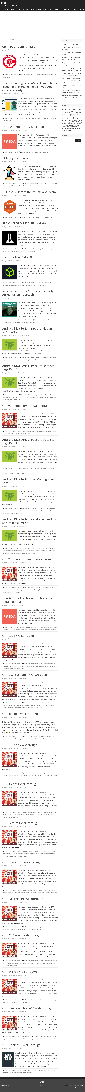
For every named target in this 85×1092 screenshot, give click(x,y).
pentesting (19, 251)
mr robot (10, 814)
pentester (34, 893)
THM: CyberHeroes (15, 158)
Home (6, 9)
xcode (22, 473)
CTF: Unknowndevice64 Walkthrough (27, 1008)
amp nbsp (71, 109)
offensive (38, 705)
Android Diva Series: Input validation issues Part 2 (29, 330)
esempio (67, 116)
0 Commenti (23, 50)
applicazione (75, 111)
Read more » (23, 71)
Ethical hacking (25, 118)
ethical (44, 1070)
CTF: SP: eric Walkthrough (19, 745)
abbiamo (64, 109)
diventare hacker (46, 664)
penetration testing (47, 75)
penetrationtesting (47, 118)
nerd (7, 1073)
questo (64, 128)
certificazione (37, 548)
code (80, 114)
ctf (25, 183)
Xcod (18, 473)
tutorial (77, 128)
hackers (5, 471)
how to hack (12, 739)
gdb (51, 282)
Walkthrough (27, 186)
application (67, 111)
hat (33, 666)
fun (48, 1070)
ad (31, 75)
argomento (67, 112)
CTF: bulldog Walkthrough (20, 714)
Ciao (70, 114)
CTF (6, 183)
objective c (76, 122)
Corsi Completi (36, 9)
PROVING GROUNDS (29, 251)
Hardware (57, 9)
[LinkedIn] (44, 1082)
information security (22, 705)
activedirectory (25, 75)
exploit (47, 282)
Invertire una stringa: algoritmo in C (71, 47)
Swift (72, 128)
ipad (77, 118)
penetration (19, 433)
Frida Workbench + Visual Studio (24, 127)
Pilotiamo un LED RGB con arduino (71, 52)
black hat (37, 320)
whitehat (15, 817)
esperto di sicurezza (14, 666)
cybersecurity (30, 249)
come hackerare (11, 551)
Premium (66, 9)
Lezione (74, 120)
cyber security (20, 551)
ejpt (33, 773)
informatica (15, 775)
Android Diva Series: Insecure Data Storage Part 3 (28, 367)
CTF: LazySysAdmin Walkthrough (24, 675)
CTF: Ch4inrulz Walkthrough (21, 935)
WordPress (80, 1088)
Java (70, 120)
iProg (4, 2)
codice (63, 116)
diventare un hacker (49, 587)
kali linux (37, 666)
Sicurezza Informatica (11, 75)
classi (77, 114)
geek (51, 1070)
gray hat (8, 1039)
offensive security (41, 183)
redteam (8, 77)
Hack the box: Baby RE (17, 257)
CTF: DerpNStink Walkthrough (22, 899)
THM (12, 186)
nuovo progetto (68, 122)
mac (79, 120)
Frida (32, 152)
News (12, 9)
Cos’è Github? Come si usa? (69, 85)
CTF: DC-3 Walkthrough (18, 635)
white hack (20, 669)
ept (46, 773)
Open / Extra (47, 9)
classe (74, 114)
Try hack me (18, 186)
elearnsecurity (39, 282)
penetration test (51, 217)
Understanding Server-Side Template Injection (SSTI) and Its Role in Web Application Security (29, 86)
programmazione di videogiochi (71, 125)
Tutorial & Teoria (22, 9)
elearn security (13, 322)
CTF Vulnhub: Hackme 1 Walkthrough (27, 559)
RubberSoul (67, 1085)
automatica (75, 112)
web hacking (10, 592)
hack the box (46, 890)
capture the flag (35, 587)
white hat (17, 400)
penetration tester (44, 471)
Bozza (66, 114)
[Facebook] (42, 1082)
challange (43, 1036)
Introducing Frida (66, 44)
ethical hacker (34, 627)
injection (33, 118)
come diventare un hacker (16, 511)
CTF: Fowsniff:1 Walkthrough (21, 862)
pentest (35, 322)
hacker (32, 357)
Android (20, 397)
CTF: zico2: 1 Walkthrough (20, 784)
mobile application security (47, 397)
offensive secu (38, 775)
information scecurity (26, 775)
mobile (49, 511)
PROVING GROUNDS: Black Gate (24, 223)
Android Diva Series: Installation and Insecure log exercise (29, 521)
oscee (32, 471)
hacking (37, 249)
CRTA (35, 75)
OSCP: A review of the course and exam (29, 192)
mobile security (39, 152)
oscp (38, 75)
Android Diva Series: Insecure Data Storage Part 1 (28, 441)
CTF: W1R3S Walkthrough (19, 972)
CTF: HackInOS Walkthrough (21, 1045)
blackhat (26, 397)
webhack (8, 121)
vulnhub (44, 739)
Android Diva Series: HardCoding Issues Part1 (29, 481)
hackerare (11, 963)
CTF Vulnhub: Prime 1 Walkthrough (26, 406)
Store (82, 9)
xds (45, 285)
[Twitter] (41, 1082)
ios (45, 511)
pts (52, 814)
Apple (23, 468)
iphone (10, 471)
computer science (46, 320)
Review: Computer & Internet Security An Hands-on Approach (28, 292)
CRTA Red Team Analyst (18, 46)
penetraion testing (15, 360)
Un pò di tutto (26, 1036)
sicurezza (50, 775)
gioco (78, 116)
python (79, 126)
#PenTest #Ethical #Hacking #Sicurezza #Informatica (38, 508)
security (18, 929)
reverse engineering (37, 285)
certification (28, 431)
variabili (63, 130)
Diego (5, 50)
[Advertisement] (42, 23)
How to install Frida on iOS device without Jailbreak (27, 600)
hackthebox (10, 285)
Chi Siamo (74, 9)
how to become (25, 963)
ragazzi (69, 128)
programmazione (71, 125)
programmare (16, 708)
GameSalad (73, 116)
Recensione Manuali (11, 320)
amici (67, 109)
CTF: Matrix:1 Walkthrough (20, 823)
